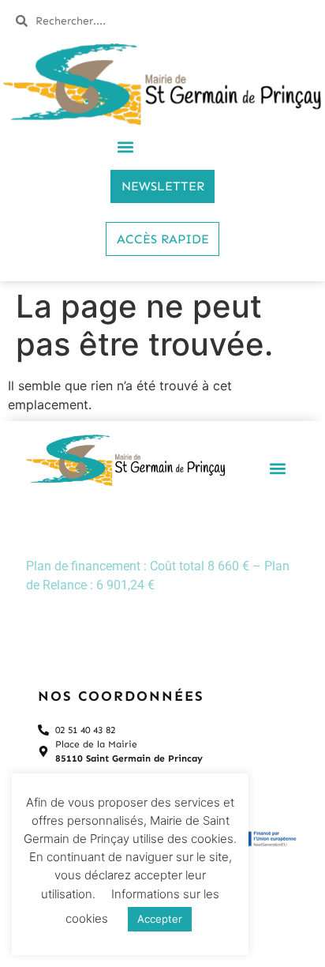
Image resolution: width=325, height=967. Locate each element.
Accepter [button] (159, 918)
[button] (126, 147)
